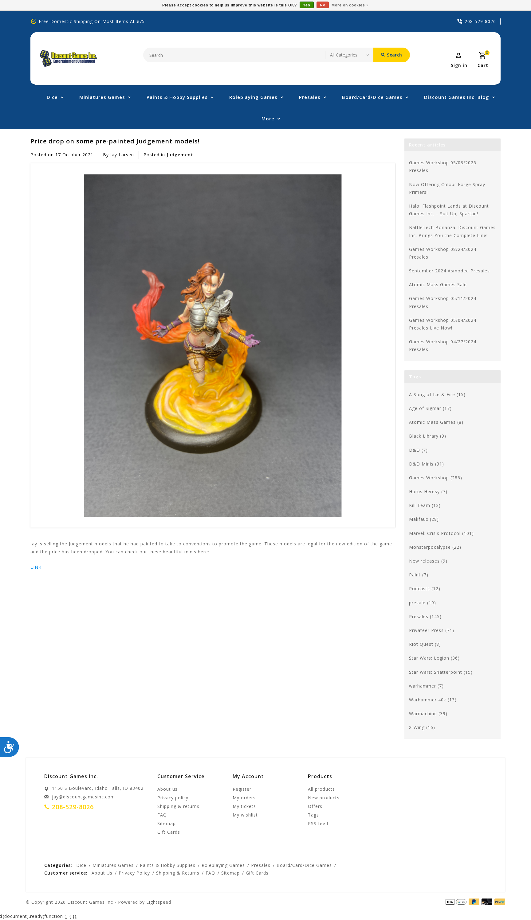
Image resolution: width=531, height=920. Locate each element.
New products (324, 798)
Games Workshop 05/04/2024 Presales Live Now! (442, 324)
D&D (418, 450)
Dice (52, 97)
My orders (244, 798)
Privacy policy (172, 798)
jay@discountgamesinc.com (83, 797)
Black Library (427, 436)
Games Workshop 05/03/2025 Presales (442, 166)
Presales (310, 97)
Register (242, 789)
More (268, 118)
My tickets (244, 806)
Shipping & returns (178, 806)
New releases (428, 561)
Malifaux (424, 519)
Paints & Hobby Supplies (177, 97)
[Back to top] (512, 901)
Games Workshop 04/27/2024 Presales (442, 345)
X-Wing (422, 727)
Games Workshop (435, 478)
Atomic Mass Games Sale (438, 284)
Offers (315, 806)
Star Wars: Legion (434, 658)
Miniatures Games (102, 97)
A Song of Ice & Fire (437, 394)
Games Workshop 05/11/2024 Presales (442, 302)
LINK (35, 567)
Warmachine (428, 713)
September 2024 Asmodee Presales (449, 271)
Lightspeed (158, 902)
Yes (306, 5)
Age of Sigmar (430, 408)
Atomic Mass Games (436, 422)
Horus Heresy (428, 491)
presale (422, 603)
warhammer (426, 686)
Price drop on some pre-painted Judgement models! (115, 141)
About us (167, 789)
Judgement (180, 155)
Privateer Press (431, 630)
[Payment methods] (498, 901)
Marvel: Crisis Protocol (441, 533)
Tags (313, 815)
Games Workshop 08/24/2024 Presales (442, 253)
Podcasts (424, 588)
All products (321, 789)
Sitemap (166, 823)
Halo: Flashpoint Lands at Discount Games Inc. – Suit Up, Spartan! (449, 209)
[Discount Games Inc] (68, 58)
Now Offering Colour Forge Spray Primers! (447, 188)
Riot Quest (425, 644)
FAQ (162, 815)
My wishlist (245, 815)
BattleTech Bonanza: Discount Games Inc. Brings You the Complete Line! (452, 231)
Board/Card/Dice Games (372, 97)
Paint (418, 575)
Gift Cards (168, 832)
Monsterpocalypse (435, 547)
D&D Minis (426, 464)
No (322, 5)
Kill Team (425, 505)
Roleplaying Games (253, 97)
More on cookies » (350, 5)
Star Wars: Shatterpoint (441, 672)
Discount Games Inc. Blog (456, 97)
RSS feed (318, 823)
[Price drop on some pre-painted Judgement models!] (212, 345)
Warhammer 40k (433, 700)
